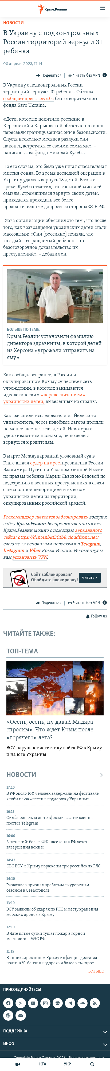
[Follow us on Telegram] (70, 1003)
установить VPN (30, 557)
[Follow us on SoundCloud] (82, 1003)
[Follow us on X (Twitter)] (20, 1003)
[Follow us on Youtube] (33, 1003)
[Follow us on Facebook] (8, 1003)
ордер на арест (46, 463)
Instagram (13, 551)
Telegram (90, 544)
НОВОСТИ (21, 775)
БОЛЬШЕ (96, 972)
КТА (42, 1064)
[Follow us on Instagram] (45, 1003)
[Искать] (92, 1064)
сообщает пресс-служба (28, 99)
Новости (13, 23)
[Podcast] (8, 1015)
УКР (67, 1064)
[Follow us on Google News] (58, 1003)
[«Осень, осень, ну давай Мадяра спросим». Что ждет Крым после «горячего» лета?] (55, 688)
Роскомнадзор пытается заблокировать (45, 517)
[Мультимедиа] (18, 1064)
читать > (89, 578)
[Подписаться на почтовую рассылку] (20, 1015)
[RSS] (95, 1003)
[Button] (48, 75)
